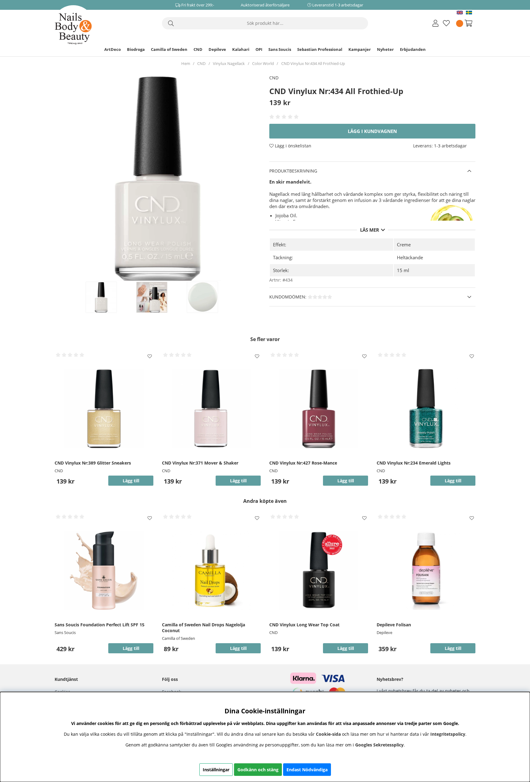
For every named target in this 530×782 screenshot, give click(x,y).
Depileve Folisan (394, 625)
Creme (404, 244)
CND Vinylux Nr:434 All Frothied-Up (313, 63)
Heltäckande (410, 257)
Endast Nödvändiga (307, 770)
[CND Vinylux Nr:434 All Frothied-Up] (108, 297)
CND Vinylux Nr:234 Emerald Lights (414, 463)
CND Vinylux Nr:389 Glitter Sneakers (93, 463)
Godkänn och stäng (257, 770)
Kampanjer (359, 49)
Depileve (217, 49)
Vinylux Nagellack (229, 63)
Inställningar (216, 770)
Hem (185, 63)
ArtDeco (112, 49)
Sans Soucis (279, 49)
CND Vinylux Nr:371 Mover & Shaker (200, 463)
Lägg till (131, 648)
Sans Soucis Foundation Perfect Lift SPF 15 (99, 625)
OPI (258, 49)
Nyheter (385, 49)
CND (198, 49)
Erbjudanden (413, 49)
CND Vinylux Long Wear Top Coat (304, 625)
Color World (263, 63)
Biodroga (136, 49)
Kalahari (240, 49)
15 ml (403, 270)
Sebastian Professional (319, 49)
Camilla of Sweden (169, 49)
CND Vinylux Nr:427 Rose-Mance (303, 463)
